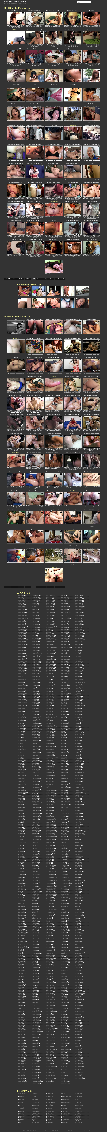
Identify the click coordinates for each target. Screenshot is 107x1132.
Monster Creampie (64, 789)
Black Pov (20, 1007)
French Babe (34, 1063)
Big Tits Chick (20, 958)
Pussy (16, 141)
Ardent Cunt (82, 296)
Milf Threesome (64, 752)
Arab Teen (20, 758)
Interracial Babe (49, 822)
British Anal (34, 620)
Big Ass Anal (20, 903)
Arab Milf (19, 757)
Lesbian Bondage (49, 987)
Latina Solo (48, 970)
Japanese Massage (50, 892)
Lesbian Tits (48, 1051)
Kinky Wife (48, 932)
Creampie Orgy (35, 831)
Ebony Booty (34, 941)
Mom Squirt (63, 781)
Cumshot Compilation (36, 859)
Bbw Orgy (19, 859)
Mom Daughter (64, 767)
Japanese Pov (49, 903)
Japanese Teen (49, 908)
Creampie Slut (35, 833)
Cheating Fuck (35, 726)
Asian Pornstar (20, 802)
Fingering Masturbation (36, 1031)
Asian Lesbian (20, 789)
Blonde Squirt (20, 1074)
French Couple (35, 1066)
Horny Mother (49, 780)
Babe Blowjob (20, 828)
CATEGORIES (8, 278)
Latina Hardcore (49, 955)
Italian (20, 103)
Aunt (32, 218)
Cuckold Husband (35, 836)
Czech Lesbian (35, 880)
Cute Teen (34, 872)
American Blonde (21, 700)
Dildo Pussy (34, 898)
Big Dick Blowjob (21, 941)
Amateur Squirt (21, 673)
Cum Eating (34, 840)
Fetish (59, 411)
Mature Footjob (64, 629)
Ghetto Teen (48, 630)
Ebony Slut (34, 962)
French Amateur (35, 1060)
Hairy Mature (48, 708)
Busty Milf (34, 703)
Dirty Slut (34, 914)
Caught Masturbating (36, 716)
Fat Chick (34, 993)
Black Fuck (20, 991)
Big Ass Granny (21, 915)
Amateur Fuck (20, 638)
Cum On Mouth (35, 850)
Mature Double (64, 620)
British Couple (35, 623)
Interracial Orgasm (50, 844)
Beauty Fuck (20, 888)
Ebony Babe (34, 936)
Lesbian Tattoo (49, 1046)
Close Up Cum (35, 781)
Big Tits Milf (20, 964)
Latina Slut (48, 968)
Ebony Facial (34, 944)
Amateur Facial (21, 635)
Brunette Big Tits (35, 645)
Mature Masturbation (65, 647)
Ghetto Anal (48, 627)
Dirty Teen (34, 915)
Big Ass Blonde (21, 908)
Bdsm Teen (20, 880)
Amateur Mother (21, 655)
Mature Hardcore (64, 636)
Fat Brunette (34, 991)
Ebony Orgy (34, 961)
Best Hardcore (20, 900)
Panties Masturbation (65, 892)
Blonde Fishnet (21, 1049)
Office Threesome (64, 844)
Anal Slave (20, 738)
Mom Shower (63, 778)
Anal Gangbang (21, 728)
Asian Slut (20, 808)
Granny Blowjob (49, 658)
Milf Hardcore (63, 725)
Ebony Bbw (34, 938)
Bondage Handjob (35, 598)
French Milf (34, 1074)
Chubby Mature (35, 752)
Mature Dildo (63, 617)
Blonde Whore (20, 1080)
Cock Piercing (34, 792)
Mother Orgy (63, 807)
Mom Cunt (63, 766)
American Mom (21, 709)
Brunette (14, 26)
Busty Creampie (35, 696)
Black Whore (20, 1026)
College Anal (34, 795)
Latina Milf (48, 959)
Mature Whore (63, 699)
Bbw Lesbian (20, 850)
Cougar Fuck (34, 808)
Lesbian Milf (48, 1013)
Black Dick (20, 990)
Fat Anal (33, 985)
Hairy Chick (48, 696)
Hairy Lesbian (49, 705)
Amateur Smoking (21, 670)
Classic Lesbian (35, 769)
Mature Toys (63, 694)
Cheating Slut (34, 737)
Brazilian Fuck (35, 610)
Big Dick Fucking (21, 946)
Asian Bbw (20, 766)
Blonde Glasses (21, 1052)
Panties (72, 65)
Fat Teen (33, 1007)
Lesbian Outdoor (49, 1020)
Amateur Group (21, 641)
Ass (99, 160)
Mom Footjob (63, 769)
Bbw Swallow (20, 871)
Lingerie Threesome (50, 1066)
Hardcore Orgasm (49, 731)
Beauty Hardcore (21, 889)
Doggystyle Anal (35, 918)
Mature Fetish (63, 624)
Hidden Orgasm (49, 740)
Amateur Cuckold (21, 624)
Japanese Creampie (50, 877)
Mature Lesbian (64, 644)
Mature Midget (63, 649)
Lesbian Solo (49, 1035)
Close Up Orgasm (35, 787)
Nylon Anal (63, 828)
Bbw (31, 26)
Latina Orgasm (49, 962)
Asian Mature (20, 793)
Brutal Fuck (34, 684)
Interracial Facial (49, 833)
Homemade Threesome (51, 757)
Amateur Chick (20, 617)
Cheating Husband (35, 731)
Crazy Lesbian (35, 825)
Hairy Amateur (49, 687)
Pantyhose (76, 65)
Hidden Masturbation (50, 738)
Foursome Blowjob (35, 1057)
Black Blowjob (20, 984)
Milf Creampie (63, 711)
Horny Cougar (49, 767)
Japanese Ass (49, 868)
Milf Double (63, 716)
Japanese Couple (49, 876)
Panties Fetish (63, 891)
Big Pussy (20, 955)
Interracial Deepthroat (50, 830)
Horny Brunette (49, 764)
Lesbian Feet (48, 996)
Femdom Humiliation (36, 1016)
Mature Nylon (63, 653)
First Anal (34, 1035)
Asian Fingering (21, 778)
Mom (15, 65)
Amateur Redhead (21, 664)
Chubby (94, 122)
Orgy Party (63, 871)
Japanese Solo (49, 906)
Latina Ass (48, 946)
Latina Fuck (48, 952)
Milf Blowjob (63, 708)
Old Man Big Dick (64, 851)
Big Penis (19, 953)
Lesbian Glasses (49, 1002)
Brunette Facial (35, 656)
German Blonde (49, 600)
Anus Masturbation (21, 749)
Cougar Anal (34, 804)
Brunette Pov (34, 670)
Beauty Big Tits (21, 886)
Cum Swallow (34, 856)
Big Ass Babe (20, 906)
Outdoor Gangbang (64, 880)
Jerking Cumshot (49, 912)
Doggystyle (75, 469)
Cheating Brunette (35, 723)
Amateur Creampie (21, 623)
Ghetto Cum (48, 629)
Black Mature (20, 996)
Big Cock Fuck (20, 935)
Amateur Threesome (22, 685)
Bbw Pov (19, 863)
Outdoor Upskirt (64, 889)
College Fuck (34, 796)
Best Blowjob (20, 895)
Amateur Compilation (22, 618)
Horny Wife (48, 786)
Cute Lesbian (34, 869)
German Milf (48, 618)
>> (63, 278)
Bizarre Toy (20, 976)
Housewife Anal (49, 789)
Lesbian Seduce (49, 1031)
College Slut (34, 799)
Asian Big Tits (20, 767)
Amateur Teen (20, 684)
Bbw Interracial (21, 847)
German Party (49, 621)
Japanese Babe (49, 869)
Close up (21, 160)
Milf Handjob (63, 723)
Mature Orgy (63, 658)
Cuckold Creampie (35, 834)
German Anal (48, 597)
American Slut (20, 711)
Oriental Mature (64, 872)
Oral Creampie (63, 860)
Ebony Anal (34, 935)
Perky (90, 65)
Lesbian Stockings (50, 1042)
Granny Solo (48, 674)
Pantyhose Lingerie (64, 898)
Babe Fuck (20, 831)
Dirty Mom (34, 912)
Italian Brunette (49, 857)
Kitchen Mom (48, 938)
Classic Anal (34, 763)
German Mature (49, 617)
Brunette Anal (34, 639)
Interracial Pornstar (50, 848)
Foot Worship (34, 1055)
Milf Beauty (63, 705)
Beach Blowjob (21, 882)
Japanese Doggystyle (50, 880)
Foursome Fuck (35, 1058)
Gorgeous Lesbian (50, 653)
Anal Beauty (20, 714)
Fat (73, 545)
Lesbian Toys (49, 1052)
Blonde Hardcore (21, 1055)
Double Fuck (34, 926)
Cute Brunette (34, 868)
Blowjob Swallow (35, 595)
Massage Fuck (49, 1072)
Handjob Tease (49, 719)
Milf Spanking (63, 741)
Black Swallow (20, 1019)
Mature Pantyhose (64, 659)
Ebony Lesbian (35, 952)
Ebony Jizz (34, 950)
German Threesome (50, 626)
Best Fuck (19, 898)
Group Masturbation (50, 684)
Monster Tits (63, 795)
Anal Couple (20, 719)
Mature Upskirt (63, 697)
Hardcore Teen (49, 735)
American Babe (21, 699)
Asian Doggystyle (21, 775)
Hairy (52, 26)
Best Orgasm (20, 901)
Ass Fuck (19, 822)
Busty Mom (34, 705)
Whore (93, 65)
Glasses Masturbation (50, 647)
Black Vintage (20, 1025)
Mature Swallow (64, 687)
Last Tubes (68, 308)
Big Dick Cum (20, 944)
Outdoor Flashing (64, 877)
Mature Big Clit (63, 600)
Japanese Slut (49, 904)
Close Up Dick (35, 783)
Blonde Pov (20, 1067)
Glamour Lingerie (49, 641)
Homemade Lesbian (50, 751)
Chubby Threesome (36, 761)
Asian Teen (20, 813)
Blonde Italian (20, 1057)
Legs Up (48, 979)
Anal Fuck (20, 726)
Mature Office (63, 655)
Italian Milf (48, 862)
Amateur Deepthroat (22, 629)
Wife (88, 141)
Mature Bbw (63, 595)
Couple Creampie (35, 815)
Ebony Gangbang (35, 947)
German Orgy (49, 620)
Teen (23, 373)
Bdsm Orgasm (20, 879)
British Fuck (34, 626)
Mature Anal (48, 1080)
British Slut (34, 635)
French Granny (35, 1069)
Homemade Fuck (49, 749)
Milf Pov (62, 735)
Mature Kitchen (64, 641)
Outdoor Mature (64, 885)
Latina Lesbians (49, 956)
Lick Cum (48, 1058)
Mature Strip (63, 684)
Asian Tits (19, 815)
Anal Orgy (20, 732)
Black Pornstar (20, 1005)
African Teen (20, 598)
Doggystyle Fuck (35, 920)
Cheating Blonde (35, 722)
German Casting (49, 604)
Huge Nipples (49, 810)
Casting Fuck (34, 714)
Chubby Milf (34, 754)
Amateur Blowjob (21, 609)
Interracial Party (49, 847)
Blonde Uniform (21, 1078)
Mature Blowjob (64, 606)
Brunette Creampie (35, 653)
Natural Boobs (63, 812)
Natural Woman (64, 821)
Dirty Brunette (34, 906)
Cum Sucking (34, 854)
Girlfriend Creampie (50, 636)
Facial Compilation (35, 976)
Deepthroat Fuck (35, 892)
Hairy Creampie (49, 697)
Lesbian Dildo (49, 993)
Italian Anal (48, 854)
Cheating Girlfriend (35, 728)
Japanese (53, 46)
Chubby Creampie (35, 746)
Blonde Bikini (20, 1037)
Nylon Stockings (64, 839)
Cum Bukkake (34, 837)
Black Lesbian (20, 994)
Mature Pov (63, 664)
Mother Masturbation (65, 804)
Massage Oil (48, 1074)
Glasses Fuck (49, 645)
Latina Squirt (48, 971)
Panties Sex (63, 895)
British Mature (34, 630)
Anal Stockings (21, 740)
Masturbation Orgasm (50, 1077)
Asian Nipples (20, 798)
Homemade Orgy (49, 754)
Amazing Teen (20, 697)
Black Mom (20, 999)
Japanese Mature (49, 895)
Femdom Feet (34, 1013)
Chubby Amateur (35, 740)
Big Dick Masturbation (22, 947)
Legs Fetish (48, 976)
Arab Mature (20, 755)
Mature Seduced (64, 671)
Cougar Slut (34, 812)
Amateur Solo (20, 671)
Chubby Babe (34, 743)
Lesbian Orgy (49, 1019)
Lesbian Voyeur (49, 1054)
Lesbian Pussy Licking (50, 1028)
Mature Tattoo (63, 690)
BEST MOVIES (7, 3)
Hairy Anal (48, 688)
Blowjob (34, 26)
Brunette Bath (34, 642)
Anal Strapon (20, 741)
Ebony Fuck (34, 946)
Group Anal (48, 679)
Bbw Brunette (20, 839)
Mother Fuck (63, 802)
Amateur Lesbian (21, 649)
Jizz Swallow (48, 918)
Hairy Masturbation (50, 706)
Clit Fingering (34, 775)
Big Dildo (19, 949)
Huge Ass (48, 798)
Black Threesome (21, 1022)
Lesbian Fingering (50, 999)
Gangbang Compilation (36, 1081)
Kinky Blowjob (49, 923)
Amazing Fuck (20, 694)
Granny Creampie (49, 659)
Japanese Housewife (50, 886)
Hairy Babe (48, 691)
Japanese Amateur (50, 865)
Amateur (67, 26)
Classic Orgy (34, 772)
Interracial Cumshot (50, 828)
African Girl (20, 597)
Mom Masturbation (64, 773)
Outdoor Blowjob (64, 876)
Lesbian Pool (49, 1023)
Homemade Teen (49, 755)
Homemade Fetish (50, 748)
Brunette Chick (35, 650)
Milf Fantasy (63, 717)
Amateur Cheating (21, 615)
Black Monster (20, 1000)
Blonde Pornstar (21, 1066)
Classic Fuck (34, 764)
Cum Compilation (35, 839)
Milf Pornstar (63, 734)
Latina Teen (48, 973)
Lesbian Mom (49, 1014)
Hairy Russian (49, 713)
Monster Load (63, 792)
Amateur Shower (21, 668)
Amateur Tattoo (21, 682)
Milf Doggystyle (64, 714)
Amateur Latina (21, 647)
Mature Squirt (63, 681)
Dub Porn (39, 308)
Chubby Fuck (34, 748)
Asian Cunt (20, 773)
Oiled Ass (62, 845)
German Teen (49, 624)
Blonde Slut (20, 1071)
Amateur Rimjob (21, 667)
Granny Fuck (48, 662)
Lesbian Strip (49, 1045)
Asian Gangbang (21, 783)
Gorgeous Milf (49, 655)
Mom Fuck (63, 770)
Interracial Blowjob (50, 824)
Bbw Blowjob (20, 837)
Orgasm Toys (63, 869)
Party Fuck (63, 900)
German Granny (49, 613)
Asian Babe (20, 764)
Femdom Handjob (35, 1014)
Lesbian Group (49, 1003)
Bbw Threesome (21, 874)
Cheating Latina (35, 732)
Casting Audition (35, 713)
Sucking (35, 84)
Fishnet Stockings (35, 1049)
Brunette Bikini (35, 647)
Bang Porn (24, 308)
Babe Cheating (21, 830)
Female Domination (36, 1011)
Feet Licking (34, 1010)
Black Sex (20, 1010)
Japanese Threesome (50, 909)
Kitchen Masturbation (50, 936)
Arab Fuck (20, 754)
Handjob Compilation (50, 716)
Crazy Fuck (34, 824)
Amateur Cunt (20, 627)
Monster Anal (63, 784)
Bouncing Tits (34, 604)
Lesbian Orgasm (49, 1017)
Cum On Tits (34, 853)
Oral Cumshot (63, 863)
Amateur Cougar (21, 620)
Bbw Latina (20, 848)
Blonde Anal (20, 1031)
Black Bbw (20, 982)
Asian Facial (20, 776)
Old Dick (62, 847)
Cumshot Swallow (35, 860)
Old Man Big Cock (64, 850)
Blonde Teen (20, 1077)
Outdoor (97, 83)
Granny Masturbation (50, 670)
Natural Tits (63, 819)
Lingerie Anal (49, 1061)
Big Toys (19, 965)
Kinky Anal (48, 921)
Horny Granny (49, 772)
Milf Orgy (62, 731)
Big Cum (19, 938)
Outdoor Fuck (63, 879)
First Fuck (34, 1040)
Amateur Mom (20, 653)
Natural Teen (63, 818)
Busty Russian (35, 708)
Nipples (96, 64)
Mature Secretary (64, 670)
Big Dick (73, 431)
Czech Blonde (35, 876)
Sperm (40, 449)
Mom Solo (63, 780)
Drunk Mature (34, 929)
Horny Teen (48, 784)
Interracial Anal (49, 821)
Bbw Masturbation (21, 853)
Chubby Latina (35, 749)
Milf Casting (63, 709)
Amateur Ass (20, 601)
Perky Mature (63, 906)
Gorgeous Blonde (49, 650)
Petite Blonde (63, 908)
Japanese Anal (49, 866)
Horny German (49, 770)
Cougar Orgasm (35, 810)
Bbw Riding (20, 865)
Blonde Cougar (21, 1043)
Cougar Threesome (36, 813)
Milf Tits (62, 754)
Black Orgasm (20, 1002)
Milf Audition (63, 702)
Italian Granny (49, 859)
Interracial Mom (49, 842)
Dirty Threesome (35, 917)
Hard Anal (48, 720)
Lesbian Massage (49, 1010)
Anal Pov (19, 737)
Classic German (35, 766)
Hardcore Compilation (50, 726)
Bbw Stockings (20, 869)
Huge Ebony (48, 805)
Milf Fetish (63, 719)
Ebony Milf (34, 956)
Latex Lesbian (49, 943)
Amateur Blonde (21, 607)
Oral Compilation (64, 859)
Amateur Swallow (21, 679)
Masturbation (92, 46)
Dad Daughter (35, 889)
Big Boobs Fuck (21, 926)
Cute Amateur (34, 863)
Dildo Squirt (34, 900)
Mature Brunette (64, 607)
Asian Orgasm (20, 799)
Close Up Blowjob (35, 778)
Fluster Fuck (53, 308)
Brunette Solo (34, 674)
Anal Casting (20, 716)
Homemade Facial (50, 746)
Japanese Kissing (49, 889)
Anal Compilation (21, 717)
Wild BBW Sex (39, 296)
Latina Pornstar (49, 965)
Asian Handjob (21, 784)
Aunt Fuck (20, 825)
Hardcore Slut (49, 734)
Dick (91, 103)
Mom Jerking (63, 772)
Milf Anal (62, 700)
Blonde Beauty (20, 1034)
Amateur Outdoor (21, 661)
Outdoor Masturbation (65, 883)
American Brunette (21, 702)
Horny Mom (48, 778)
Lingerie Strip (49, 1064)
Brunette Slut (34, 673)
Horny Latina (48, 773)
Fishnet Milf (34, 1048)
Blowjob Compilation (22, 1081)
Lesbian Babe (49, 984)
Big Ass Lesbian (21, 917)
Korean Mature (49, 941)
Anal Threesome (21, 745)
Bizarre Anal (20, 967)
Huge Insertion (49, 808)
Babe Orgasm (20, 833)
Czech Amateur (35, 874)
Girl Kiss (48, 632)
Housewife (17, 412)
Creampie (60, 64)
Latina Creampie (49, 949)
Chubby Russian (35, 757)
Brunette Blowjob (35, 649)
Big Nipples (20, 952)
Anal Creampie (21, 720)
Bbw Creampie (21, 842)
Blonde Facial (20, 1048)
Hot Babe (48, 787)
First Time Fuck (35, 1046)
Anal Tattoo (20, 743)
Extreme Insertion (35, 975)
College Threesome (36, 802)
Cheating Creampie (36, 725)
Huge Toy (48, 815)
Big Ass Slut (20, 921)
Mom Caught (63, 763)
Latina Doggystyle (49, 950)
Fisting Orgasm (35, 1051)
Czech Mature (34, 882)
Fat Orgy (33, 1003)
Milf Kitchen (63, 726)
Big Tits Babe (20, 956)
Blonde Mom (20, 1063)
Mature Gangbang (64, 632)
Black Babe (20, 981)
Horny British (48, 763)
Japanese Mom (49, 898)
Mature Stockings (64, 682)
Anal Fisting (20, 725)
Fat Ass (33, 987)
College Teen (34, 801)
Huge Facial (48, 807)
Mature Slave (63, 674)
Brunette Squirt (35, 676)
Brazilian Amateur (35, 607)
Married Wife (48, 1071)
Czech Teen (34, 886)
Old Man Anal (63, 848)
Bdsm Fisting (20, 877)
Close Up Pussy (35, 789)
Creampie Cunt (35, 828)
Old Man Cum (63, 853)
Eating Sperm (34, 932)
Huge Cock (48, 801)
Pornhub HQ (82, 308)
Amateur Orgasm (21, 658)
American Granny (21, 703)
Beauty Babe (20, 885)
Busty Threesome (35, 711)
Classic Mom (34, 770)
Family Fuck (34, 981)
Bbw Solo (19, 866)
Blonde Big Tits (21, 1035)
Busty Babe (34, 690)
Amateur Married (21, 650)
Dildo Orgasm (34, 897)
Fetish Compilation (35, 1022)
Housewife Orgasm (50, 795)
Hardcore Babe (49, 725)
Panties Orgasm (64, 894)
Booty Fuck (34, 603)
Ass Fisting (20, 821)
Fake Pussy (34, 979)
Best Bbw (19, 894)
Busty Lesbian (35, 702)
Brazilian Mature (35, 613)
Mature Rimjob (63, 668)
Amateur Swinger (21, 681)
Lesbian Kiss (48, 1007)
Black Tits (19, 1023)
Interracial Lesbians (50, 839)
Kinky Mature (48, 927)
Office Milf (62, 842)
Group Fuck (48, 682)
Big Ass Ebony (20, 912)
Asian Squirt (20, 812)
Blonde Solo (20, 1072)
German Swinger (49, 623)
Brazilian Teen (35, 617)
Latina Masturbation (50, 958)
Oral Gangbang (64, 865)
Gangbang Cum (35, 1083)
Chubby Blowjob (35, 745)
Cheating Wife (35, 738)
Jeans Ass (48, 911)
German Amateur (49, 595)
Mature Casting (64, 609)
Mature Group (63, 633)
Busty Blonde (34, 693)
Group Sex (48, 685)
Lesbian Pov (48, 1026)
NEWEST (21, 278)
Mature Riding (63, 667)
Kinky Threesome (49, 930)
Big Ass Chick (20, 911)
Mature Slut (63, 676)
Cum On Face (34, 848)
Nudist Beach (63, 824)
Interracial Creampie (50, 827)
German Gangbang (50, 612)
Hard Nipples (49, 723)
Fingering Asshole (35, 1029)
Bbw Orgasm (20, 857)
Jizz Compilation (49, 914)
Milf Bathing (63, 703)
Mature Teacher (64, 691)
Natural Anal (63, 810)
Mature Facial (63, 621)
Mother (18, 65)
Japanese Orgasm (50, 900)
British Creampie (35, 624)
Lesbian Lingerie (49, 1008)
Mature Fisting (63, 627)
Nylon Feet (63, 833)
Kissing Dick (48, 933)
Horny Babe (48, 758)
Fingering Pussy (35, 1034)
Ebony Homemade (35, 949)
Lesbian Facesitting (50, 994)
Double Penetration (36, 927)
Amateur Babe (20, 604)
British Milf (34, 632)
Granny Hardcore (49, 665)
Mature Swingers (64, 688)
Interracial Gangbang (50, 836)
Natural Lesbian (64, 813)
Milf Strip (62, 746)
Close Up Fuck (35, 784)
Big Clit (19, 927)
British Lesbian (35, 629)
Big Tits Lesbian (21, 962)
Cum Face (34, 842)
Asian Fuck (20, 781)
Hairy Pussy (48, 711)
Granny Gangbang (50, 664)
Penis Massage (64, 903)
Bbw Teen (20, 872)
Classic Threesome (36, 773)
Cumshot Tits (34, 862)
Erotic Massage (35, 967)
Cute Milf (33, 871)
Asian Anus (20, 763)
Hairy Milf (48, 709)
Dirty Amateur (34, 901)
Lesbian (90, 26)
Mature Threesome (64, 693)
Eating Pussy (34, 930)
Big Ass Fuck (20, 914)
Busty (94, 160)
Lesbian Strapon (49, 1043)
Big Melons (20, 950)
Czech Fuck (34, 879)
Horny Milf (48, 776)
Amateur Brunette (21, 610)
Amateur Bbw (20, 606)
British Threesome (35, 638)
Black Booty (20, 985)
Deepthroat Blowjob (36, 891)
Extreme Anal (34, 970)
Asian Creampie (21, 772)
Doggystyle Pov (35, 921)
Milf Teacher (63, 751)
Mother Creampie (64, 801)
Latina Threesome (50, 975)
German (94, 218)
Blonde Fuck (20, 1051)
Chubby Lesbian (35, 751)
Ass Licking (20, 824)
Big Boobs (36, 46)
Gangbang (16, 103)
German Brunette (49, 603)
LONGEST (28, 278)
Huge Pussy (48, 812)
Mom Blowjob (63, 760)
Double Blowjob (35, 924)
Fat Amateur (34, 984)
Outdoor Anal (63, 874)
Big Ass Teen (20, 923)
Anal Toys (19, 746)
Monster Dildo (63, 790)
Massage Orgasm (49, 1075)
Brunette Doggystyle (36, 655)
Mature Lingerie (64, 645)
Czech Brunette (35, 877)
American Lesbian (21, 705)
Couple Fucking (35, 816)
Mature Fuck (63, 630)
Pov (80, 26)
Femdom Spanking (35, 1019)
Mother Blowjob (64, 798)
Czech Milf (34, 883)
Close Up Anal (35, 776)
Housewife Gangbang (50, 792)
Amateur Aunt (20, 603)
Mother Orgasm (64, 805)
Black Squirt (20, 1016)
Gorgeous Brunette (50, 652)
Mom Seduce (63, 776)
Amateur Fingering (21, 636)
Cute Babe (34, 865)
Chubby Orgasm (35, 755)
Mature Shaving (64, 673)
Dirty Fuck (34, 908)
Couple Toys (34, 822)
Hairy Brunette (49, 694)
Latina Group (48, 953)
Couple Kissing (35, 818)
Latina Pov (48, 967)
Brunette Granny (35, 659)
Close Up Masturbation (36, 786)
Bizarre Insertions (21, 970)
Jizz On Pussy (49, 915)
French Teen (34, 1077)
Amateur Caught (21, 613)
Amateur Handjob (21, 642)
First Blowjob (34, 1037)
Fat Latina (34, 996)
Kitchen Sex (48, 939)
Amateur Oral (20, 656)
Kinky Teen (48, 929)
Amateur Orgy (20, 659)
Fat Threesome (35, 1008)
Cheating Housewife (36, 729)
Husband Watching (50, 819)
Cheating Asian (35, 720)
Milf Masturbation (64, 728)
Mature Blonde (63, 604)
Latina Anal (48, 944)
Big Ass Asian (20, 904)
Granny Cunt (48, 661)
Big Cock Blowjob (21, 930)
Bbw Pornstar (20, 862)
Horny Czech (48, 769)
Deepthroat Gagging (36, 894)
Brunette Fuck (34, 658)
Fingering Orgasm (35, 1032)
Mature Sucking (64, 685)
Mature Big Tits (64, 601)
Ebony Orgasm (35, 959)
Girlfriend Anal (49, 633)
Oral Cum (62, 862)
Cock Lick (34, 790)
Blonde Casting (21, 1040)
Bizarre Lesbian (21, 971)
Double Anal (34, 923)
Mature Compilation (64, 612)
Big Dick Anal (20, 939)
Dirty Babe (34, 903)
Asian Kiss (20, 787)
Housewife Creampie (50, 790)
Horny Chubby (49, 766)
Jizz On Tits (48, 917)
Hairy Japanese (49, 702)
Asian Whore (20, 816)
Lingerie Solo (49, 1063)
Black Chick (20, 987)
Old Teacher (63, 857)
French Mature (35, 1072)
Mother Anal (63, 796)
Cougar (19, 255)
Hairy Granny (49, 700)
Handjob (53, 83)
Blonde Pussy (20, 1069)
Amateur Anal (20, 600)
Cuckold (91, 141)
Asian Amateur (20, 760)
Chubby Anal (34, 741)
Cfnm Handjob (35, 719)
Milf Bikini (62, 706)
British (23, 449)
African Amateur (21, 595)
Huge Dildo (48, 804)
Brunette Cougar (35, 652)
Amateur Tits (20, 687)
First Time (76, 46)
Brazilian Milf (34, 615)
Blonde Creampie (21, 1045)
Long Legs (48, 1069)
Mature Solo (63, 679)
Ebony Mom (34, 958)
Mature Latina (63, 642)
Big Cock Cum (20, 933)
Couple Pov (34, 821)
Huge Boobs (48, 799)
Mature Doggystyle (64, 618)
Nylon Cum (63, 830)
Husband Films (49, 816)
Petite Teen (63, 911)
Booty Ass (34, 601)
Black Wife (20, 1028)
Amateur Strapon (21, 674)
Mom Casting (63, 761)
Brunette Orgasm (35, 667)
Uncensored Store (24, 296)
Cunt (42, 45)
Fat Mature (34, 999)
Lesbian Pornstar (49, 1025)
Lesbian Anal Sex (49, 981)
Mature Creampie (64, 613)
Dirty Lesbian (34, 909)
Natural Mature (64, 815)
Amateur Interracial (21, 645)
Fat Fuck (33, 994)
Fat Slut (33, 1005)
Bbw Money (20, 856)
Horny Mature (49, 775)
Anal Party (20, 734)
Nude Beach (63, 822)
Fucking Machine (35, 1080)
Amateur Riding (21, 665)
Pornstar (13, 27)
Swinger (23, 506)
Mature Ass (48, 1081)
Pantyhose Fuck (64, 897)
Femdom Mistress (35, 1017)
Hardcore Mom (49, 729)
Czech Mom (34, 885)
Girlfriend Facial (49, 638)
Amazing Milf (20, 696)
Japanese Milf (49, 897)
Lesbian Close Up (49, 988)
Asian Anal (20, 761)
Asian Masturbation (21, 792)
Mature (22, 26)
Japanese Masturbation (51, 894)
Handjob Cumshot (50, 717)
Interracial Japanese (50, 837)
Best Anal (19, 891)
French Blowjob (35, 1064)
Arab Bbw (19, 752)
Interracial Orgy (49, 845)
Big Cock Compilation (22, 932)
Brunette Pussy (35, 671)
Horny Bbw (48, 760)
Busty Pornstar (35, 706)
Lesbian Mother (49, 1016)
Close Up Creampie (36, 780)
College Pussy (35, 798)
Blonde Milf (20, 1061)
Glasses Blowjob (49, 642)
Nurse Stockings (64, 827)
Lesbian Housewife (50, 1005)
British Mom (34, 633)
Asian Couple (20, 770)
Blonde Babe (20, 1032)
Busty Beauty (34, 691)
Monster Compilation (65, 787)
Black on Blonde (21, 1029)
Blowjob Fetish (20, 1083)
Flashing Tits (34, 1052)
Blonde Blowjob (21, 1039)
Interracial (38, 64)
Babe (12, 26)
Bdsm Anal (20, 876)
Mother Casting (64, 799)
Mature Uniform (64, 696)
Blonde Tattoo (20, 1075)
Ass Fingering (20, 819)
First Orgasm (34, 1042)
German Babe (49, 598)
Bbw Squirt (20, 868)
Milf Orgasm (63, 729)
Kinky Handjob (49, 924)
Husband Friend (49, 818)
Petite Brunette (63, 909)
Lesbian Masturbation (50, 1011)
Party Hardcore (64, 901)
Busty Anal (34, 687)
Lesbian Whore (49, 1055)
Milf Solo (62, 740)
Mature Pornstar (64, 662)
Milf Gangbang (63, 722)
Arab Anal (19, 751)
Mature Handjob (64, 635)
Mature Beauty (63, 597)
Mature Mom (63, 650)
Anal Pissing (20, 735)
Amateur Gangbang (21, 639)
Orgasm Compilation (65, 868)
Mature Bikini (63, 603)
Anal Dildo (20, 722)
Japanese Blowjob (50, 872)
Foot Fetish (34, 1054)
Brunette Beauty (35, 644)
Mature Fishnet (64, 626)
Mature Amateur (49, 1078)
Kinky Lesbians (49, 926)
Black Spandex (21, 1014)
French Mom (34, 1075)
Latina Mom (48, 961)
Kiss (54, 84)
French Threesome (35, 1078)
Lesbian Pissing (49, 1022)
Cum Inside (34, 845)
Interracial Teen (49, 850)
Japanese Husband (50, 888)
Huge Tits (48, 813)
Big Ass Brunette (21, 909)
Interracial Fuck (49, 834)
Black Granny (20, 993)
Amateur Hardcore (21, 644)
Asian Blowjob (20, 769)
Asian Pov (20, 804)
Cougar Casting (35, 805)
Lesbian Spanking (50, 1037)
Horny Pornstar (49, 781)
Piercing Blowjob (64, 912)
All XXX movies (53, 296)
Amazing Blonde (21, 691)
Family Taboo (34, 982)
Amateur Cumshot (21, 626)
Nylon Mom (63, 837)
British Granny (35, 627)
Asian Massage (21, 790)
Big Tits (35, 65)
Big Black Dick (20, 924)
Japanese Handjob (50, 883)
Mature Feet (63, 623)
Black (41, 64)
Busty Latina (34, 700)
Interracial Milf (49, 840)
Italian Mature (49, 860)
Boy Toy (33, 606)
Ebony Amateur (35, 933)
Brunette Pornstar (35, 668)
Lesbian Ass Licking (50, 982)
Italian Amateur (49, 853)
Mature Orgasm (64, 656)
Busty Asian (34, 688)
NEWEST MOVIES (14, 3)
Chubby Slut (34, 758)
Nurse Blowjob (63, 825)
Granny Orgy (48, 673)
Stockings (58, 26)
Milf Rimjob (63, 737)
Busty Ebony (34, 697)
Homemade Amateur (50, 741)
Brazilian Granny (35, 612)
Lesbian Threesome (50, 1049)
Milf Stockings (63, 745)
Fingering (75, 64)
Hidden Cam (48, 737)
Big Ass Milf (20, 918)
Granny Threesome (50, 677)
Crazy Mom (34, 827)
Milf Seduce (63, 738)
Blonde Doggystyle (21, 1046)
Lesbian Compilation (50, 990)
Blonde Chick (20, 1042)
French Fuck (34, 1067)
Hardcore (18, 26)
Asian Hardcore (21, 786)
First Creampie (35, 1039)
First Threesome (35, 1043)
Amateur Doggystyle (22, 632)
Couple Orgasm (35, 819)
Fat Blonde (34, 990)
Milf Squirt (63, 743)
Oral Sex (62, 866)
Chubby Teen (34, 760)
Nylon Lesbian (63, 836)
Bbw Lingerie (20, 851)
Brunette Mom (34, 665)
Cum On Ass (34, 847)
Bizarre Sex (20, 975)
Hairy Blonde (48, 693)
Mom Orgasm (63, 775)
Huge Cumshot (49, 802)
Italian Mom (48, 863)
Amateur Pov (20, 662)
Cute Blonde (34, 866)
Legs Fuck (48, 978)
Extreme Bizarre (35, 971)
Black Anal (20, 978)
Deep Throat (92, 237)
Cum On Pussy (35, 851)
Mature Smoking (64, 677)
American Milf (20, 708)
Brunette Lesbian (35, 662)
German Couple (49, 606)
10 (61, 278)
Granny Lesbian (49, 668)
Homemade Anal (49, 743)
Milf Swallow (63, 749)
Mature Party (63, 661)
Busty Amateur (35, 685)
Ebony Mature (34, 955)
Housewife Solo (49, 796)
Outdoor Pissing (64, 886)
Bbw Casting (20, 840)
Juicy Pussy (48, 920)
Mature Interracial (64, 638)
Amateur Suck (20, 677)
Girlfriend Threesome (50, 639)
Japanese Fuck (49, 882)
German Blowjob (49, 601)
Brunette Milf (34, 664)
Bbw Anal (19, 836)
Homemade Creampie (50, 745)
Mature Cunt (63, 615)
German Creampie (50, 607)
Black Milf (19, 997)
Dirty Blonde (34, 904)
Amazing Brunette (21, 693)
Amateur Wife (20, 690)
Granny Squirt (49, 676)
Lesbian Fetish (49, 997)
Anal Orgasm (20, 731)
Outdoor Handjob (64, 882)
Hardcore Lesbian (49, 728)
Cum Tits (33, 857)
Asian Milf (19, 795)
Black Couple (20, 988)
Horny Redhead (49, 783)
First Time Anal (35, 1045)
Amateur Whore (21, 688)
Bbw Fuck (19, 845)
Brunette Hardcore (35, 661)
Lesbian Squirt (49, 1039)
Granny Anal (48, 656)
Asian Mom (20, 796)
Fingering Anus (35, 1028)
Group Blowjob (49, 681)
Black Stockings (21, 1017)
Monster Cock (63, 786)
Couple (22, 83)
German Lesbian (49, 615)
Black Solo (20, 1013)
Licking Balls (48, 1060)
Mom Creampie (64, 764)
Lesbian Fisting (49, 1000)
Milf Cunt (62, 713)
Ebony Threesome (35, 965)
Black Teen (20, 1020)
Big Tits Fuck (20, 959)
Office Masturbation (64, 840)
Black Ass (19, 979)
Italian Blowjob (49, 856)
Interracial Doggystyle (50, 831)
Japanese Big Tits (49, 871)
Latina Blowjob (49, 947)
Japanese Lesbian (50, 891)
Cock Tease (34, 793)
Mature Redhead (64, 665)
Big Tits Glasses (21, 961)
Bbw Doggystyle (21, 844)
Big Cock (72, 46)
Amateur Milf (20, 652)
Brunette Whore (35, 682)
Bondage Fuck (35, 597)
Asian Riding (20, 807)
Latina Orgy (48, 964)
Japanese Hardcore (50, 885)
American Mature (21, 706)
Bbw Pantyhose (21, 860)
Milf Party (62, 732)
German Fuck (49, 610)
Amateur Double (21, 633)
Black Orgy (20, 1003)
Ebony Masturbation (36, 953)
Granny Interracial (49, 667)
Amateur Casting (21, 612)
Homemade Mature (50, 752)
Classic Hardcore (35, 767)
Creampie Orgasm (35, 830)
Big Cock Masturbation (22, 936)
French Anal (34, 1061)
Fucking (32, 46)
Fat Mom (33, 1002)
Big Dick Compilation (22, 943)
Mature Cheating (64, 610)
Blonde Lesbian (21, 1058)
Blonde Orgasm (21, 1064)
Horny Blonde (49, 761)
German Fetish (49, 609)
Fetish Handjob (35, 1025)
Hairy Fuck (48, 699)
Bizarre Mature (20, 973)
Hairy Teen (48, 714)
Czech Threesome (35, 888)
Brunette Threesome (36, 681)
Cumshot (87, 46)
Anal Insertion (20, 729)
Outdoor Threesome (65, 888)
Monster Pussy (63, 793)
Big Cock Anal (20, 929)
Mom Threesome (64, 783)
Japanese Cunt (49, 879)
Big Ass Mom (20, 920)
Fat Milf (33, 1000)
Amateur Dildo (20, 630)
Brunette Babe (35, 641)
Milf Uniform (63, 755)
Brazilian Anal (34, 609)
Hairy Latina (48, 703)
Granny (54, 237)
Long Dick (48, 1067)
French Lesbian (35, 1071)
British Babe (34, 621)
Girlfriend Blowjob (49, 635)
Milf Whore (63, 757)
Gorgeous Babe (49, 649)
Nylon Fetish (63, 834)
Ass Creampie (20, 818)
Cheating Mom (35, 735)
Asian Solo (20, 810)
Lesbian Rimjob (49, 1029)
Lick (56, 84)
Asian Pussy (20, 805)
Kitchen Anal (48, 935)
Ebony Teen (34, 964)
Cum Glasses (34, 844)
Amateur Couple (21, 621)
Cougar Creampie (35, 807)
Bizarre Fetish (20, 968)
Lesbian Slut (48, 1034)
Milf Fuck (62, 720)
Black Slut (20, 1011)
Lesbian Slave (49, 1032)
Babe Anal (20, 827)
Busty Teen (34, 709)
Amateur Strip (20, 676)
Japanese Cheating (50, 874)
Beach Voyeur (20, 883)
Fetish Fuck (34, 1023)
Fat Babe (34, 988)
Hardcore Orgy (49, 732)
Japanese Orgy (49, 901)
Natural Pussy (63, 816)
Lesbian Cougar (49, 991)
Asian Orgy (20, 801)
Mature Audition (49, 1083)
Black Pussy (20, 1008)
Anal (29, 26)
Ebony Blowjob (35, 939)
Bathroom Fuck (21, 834)
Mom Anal (63, 758)
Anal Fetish (20, 723)
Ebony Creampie (35, 943)
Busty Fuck (34, 699)
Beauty (32, 65)
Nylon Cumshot (64, 831)
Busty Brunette (35, 694)
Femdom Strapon (35, 1020)
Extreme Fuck (34, 973)
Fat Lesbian (34, 997)
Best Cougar (20, 897)
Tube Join (68, 296)
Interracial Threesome (50, 851)
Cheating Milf (34, 734)
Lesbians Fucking (49, 1057)
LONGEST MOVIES (22, 3)
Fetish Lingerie (35, 1026)
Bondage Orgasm (35, 600)
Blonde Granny (21, 1054)
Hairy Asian (48, 690)
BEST (14, 278)
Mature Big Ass (64, 598)
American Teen (21, 713)
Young (19, 27)
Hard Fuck (48, 722)
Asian (49, 45)
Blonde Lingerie (21, 1060)
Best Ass (19, 892)
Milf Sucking (63, 748)
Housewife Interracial (50, 793)
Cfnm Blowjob (34, 717)
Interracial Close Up (50, 825)
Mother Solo (63, 808)
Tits (99, 64)
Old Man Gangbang (64, 854)
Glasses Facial (49, 644)
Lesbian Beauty (49, 985)
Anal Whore (20, 748)
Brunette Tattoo (35, 677)
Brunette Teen (34, 679)
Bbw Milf (19, 854)
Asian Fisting (20, 780)
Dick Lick (34, 895)
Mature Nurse (63, 652)
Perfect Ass (63, 904)
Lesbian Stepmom (50, 1040)
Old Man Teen (63, 856)
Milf (16, 27)
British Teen (34, 636)
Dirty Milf (33, 911)
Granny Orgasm (49, 671)
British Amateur (35, 618)
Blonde (91, 45)
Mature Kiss (63, 639)
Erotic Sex (34, 968)
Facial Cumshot (35, 978)
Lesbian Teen (49, 1048)
